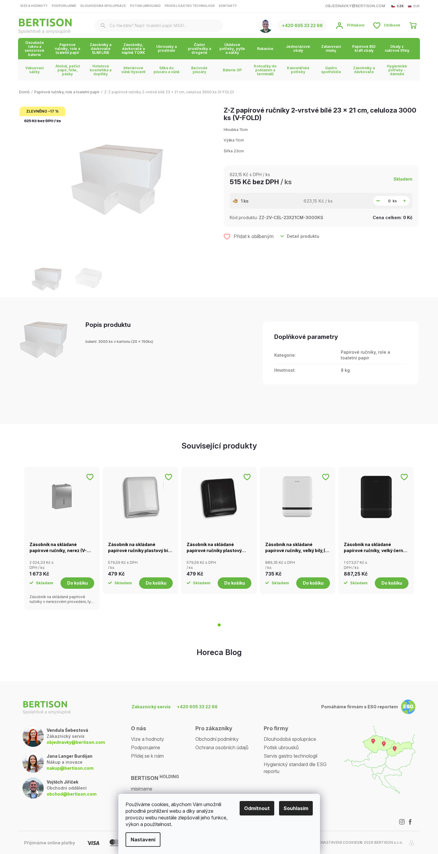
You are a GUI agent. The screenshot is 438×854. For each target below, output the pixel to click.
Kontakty (228, 6)
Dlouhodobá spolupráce (103, 6)
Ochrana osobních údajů (221, 747)
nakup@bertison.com (70, 768)
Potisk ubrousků (145, 6)
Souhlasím (296, 808)
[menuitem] (34, 48)
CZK (400, 6)
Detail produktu (303, 236)
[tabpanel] (62, 538)
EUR (416, 6)
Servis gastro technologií (290, 756)
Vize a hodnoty (34, 6)
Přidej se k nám (147, 756)
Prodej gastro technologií (190, 6)
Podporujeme (64, 6)
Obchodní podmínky (217, 739)
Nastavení (143, 840)
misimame (141, 789)
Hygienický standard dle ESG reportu (295, 767)
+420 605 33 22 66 (197, 706)
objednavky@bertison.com (76, 742)
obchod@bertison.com (72, 794)
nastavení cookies (340, 842)
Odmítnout (257, 808)
